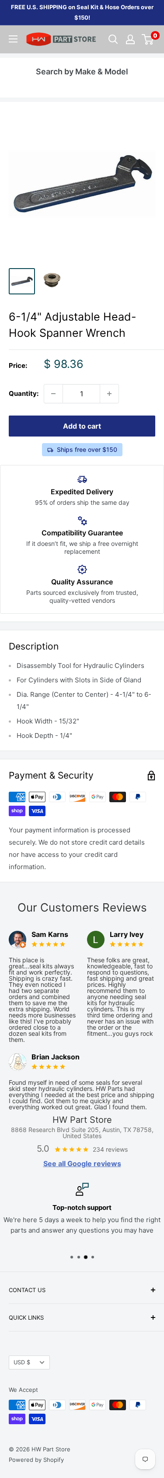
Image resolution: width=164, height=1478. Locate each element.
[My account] (130, 39)
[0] (148, 39)
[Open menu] (13, 38)
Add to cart (82, 426)
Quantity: (23, 393)
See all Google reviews (82, 1163)
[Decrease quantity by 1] (53, 393)
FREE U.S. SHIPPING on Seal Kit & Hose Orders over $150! (82, 12)
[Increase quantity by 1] (109, 393)
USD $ (22, 1362)
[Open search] (113, 39)
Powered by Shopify (36, 1459)
